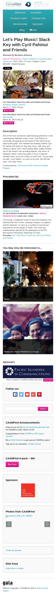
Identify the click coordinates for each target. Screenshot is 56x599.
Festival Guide (18, 18)
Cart (34, 30)
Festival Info (39, 18)
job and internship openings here (36, 427)
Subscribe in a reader (14, 568)
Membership (20, 24)
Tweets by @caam (13, 550)
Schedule (35, 12)
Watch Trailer (47, 206)
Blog (22, 30)
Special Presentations (12, 59)
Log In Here (48, 380)
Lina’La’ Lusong (11, 211)
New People (8, 117)
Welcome (20, 12)
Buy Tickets (9, 110)
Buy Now (12, 464)
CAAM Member (16, 440)
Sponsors (37, 24)
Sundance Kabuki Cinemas (14, 105)
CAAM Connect (34, 444)
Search (43, 408)
